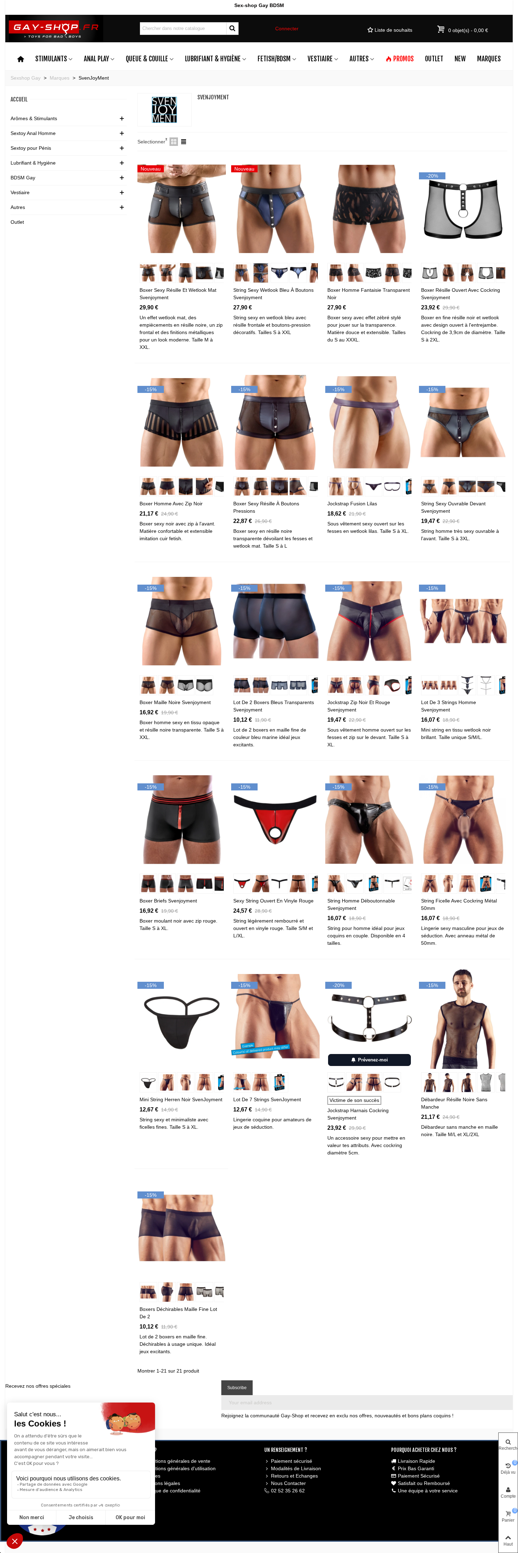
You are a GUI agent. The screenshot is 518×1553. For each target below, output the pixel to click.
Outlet (434, 59)
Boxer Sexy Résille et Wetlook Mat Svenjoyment (178, 293)
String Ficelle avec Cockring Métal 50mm (459, 904)
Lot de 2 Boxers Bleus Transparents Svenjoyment (273, 706)
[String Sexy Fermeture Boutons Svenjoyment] (275, 208)
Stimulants (51, 59)
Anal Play (96, 59)
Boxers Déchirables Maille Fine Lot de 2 (178, 1312)
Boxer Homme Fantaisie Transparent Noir (368, 293)
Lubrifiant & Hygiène (213, 59)
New (460, 59)
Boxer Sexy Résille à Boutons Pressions (266, 507)
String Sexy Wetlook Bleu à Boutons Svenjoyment (273, 293)
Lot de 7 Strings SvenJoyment (267, 1099)
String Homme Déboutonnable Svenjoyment (361, 904)
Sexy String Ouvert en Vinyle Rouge (273, 901)
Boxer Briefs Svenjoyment (168, 901)
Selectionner (151, 141)
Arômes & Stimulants (34, 118)
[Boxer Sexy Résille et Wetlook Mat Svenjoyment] (181, 208)
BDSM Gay (23, 177)
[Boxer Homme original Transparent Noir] (369, 208)
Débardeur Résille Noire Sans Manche (454, 1103)
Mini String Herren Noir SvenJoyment (181, 1099)
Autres (359, 59)
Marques (489, 59)
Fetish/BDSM (274, 59)
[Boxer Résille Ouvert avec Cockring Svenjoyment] (463, 208)
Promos (403, 59)
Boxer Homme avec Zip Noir (171, 503)
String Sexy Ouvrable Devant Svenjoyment (453, 507)
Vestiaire (320, 59)
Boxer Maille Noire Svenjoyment (175, 702)
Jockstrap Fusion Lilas (352, 503)
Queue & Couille (147, 59)
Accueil (19, 99)
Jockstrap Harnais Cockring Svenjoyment (358, 1114)
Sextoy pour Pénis (31, 148)
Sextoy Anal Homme (33, 133)
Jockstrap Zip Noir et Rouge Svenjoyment (358, 706)
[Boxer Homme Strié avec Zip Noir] (181, 422)
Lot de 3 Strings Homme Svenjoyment (448, 706)
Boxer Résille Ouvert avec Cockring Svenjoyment (460, 293)
